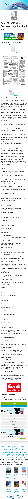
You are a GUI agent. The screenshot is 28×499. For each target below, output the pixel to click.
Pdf (10, 42)
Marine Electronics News (9, 455)
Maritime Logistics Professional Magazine (16, 490)
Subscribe (14, 403)
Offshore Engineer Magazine (8, 475)
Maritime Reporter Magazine (24, 489)
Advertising (14, 418)
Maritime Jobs (21, 457)
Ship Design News (9, 454)
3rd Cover (16, 95)
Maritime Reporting (15, 452)
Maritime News (7, 449)
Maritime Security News (18, 449)
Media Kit (14, 424)
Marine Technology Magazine (24, 475)
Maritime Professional (12, 457)
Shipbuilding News (8, 451)
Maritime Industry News (19, 451)
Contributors (14, 416)
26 (16, 52)
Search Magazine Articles (8, 436)
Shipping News (6, 452)
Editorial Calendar (14, 421)
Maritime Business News (21, 454)
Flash (13, 42)
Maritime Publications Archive (8, 446)
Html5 (17, 42)
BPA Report (14, 427)
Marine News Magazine (8, 489)
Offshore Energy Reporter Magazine (16, 476)
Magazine (14, 406)
